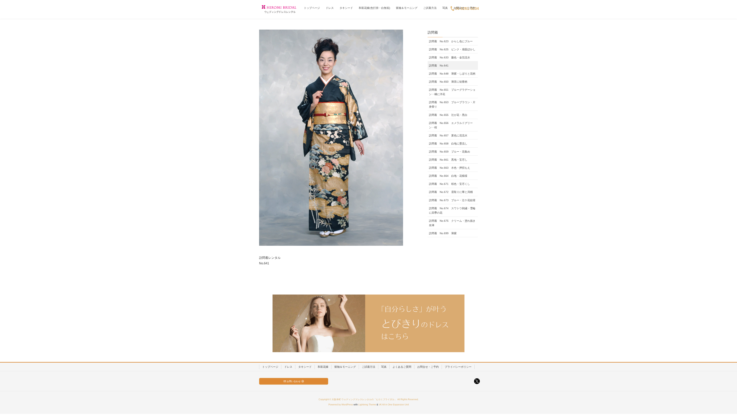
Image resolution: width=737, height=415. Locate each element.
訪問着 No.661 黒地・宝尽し (448, 159)
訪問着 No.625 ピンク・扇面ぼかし (452, 49)
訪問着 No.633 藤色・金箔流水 (449, 57)
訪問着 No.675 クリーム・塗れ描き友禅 (452, 223)
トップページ (270, 366)
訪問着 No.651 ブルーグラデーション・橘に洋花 (452, 92)
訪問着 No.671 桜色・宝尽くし (449, 183)
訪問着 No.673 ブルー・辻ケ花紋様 (452, 200)
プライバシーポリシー (458, 366)
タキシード (305, 366)
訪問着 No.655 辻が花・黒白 (448, 114)
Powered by (334, 404)
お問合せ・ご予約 (428, 366)
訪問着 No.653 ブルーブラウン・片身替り (452, 104)
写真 (384, 366)
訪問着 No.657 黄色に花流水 (448, 135)
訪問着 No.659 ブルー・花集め (449, 151)
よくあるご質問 (401, 366)
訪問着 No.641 (439, 65)
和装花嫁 (323, 366)
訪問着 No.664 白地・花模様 (448, 175)
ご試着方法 (368, 366)
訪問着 (433, 32)
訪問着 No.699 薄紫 (443, 233)
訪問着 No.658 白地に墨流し (448, 143)
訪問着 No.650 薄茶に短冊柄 (448, 81)
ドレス (288, 366)
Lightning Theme (367, 404)
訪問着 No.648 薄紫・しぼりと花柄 (452, 73)
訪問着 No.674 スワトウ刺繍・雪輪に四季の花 (452, 210)
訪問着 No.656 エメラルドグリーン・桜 (451, 125)
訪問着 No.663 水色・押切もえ (449, 167)
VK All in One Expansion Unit (394, 404)
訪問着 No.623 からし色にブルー (451, 41)
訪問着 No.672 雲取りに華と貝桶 (451, 191)
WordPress (347, 404)
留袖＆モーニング (345, 366)
